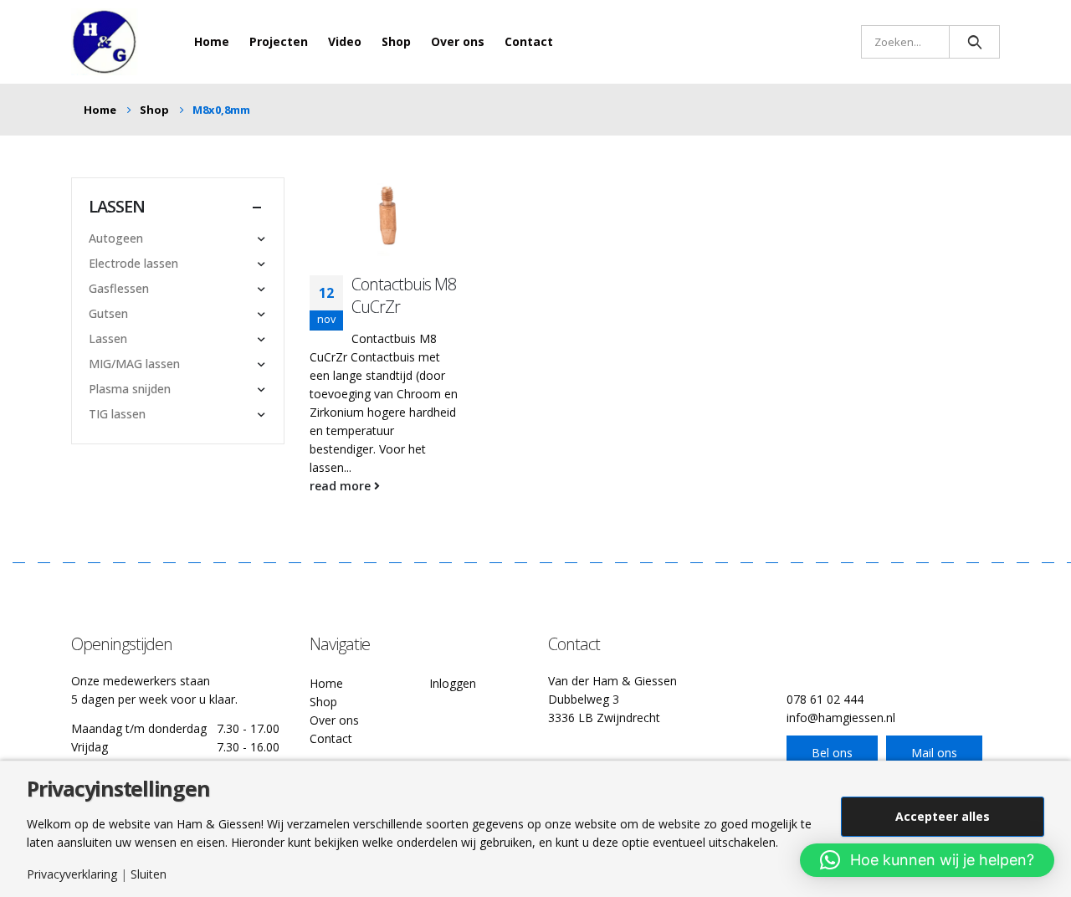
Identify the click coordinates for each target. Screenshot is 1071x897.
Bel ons (832, 753)
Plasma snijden (130, 389)
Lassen (108, 338)
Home (211, 41)
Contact (529, 41)
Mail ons (934, 753)
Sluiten (149, 874)
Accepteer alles (942, 816)
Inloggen (452, 683)
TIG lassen (117, 414)
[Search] (974, 42)
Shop (396, 41)
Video (344, 41)
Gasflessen (119, 288)
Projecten (278, 41)
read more (342, 486)
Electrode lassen (133, 263)
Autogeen (116, 238)
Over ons (457, 41)
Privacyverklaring (72, 874)
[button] (927, 860)
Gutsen (108, 313)
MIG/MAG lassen (134, 364)
